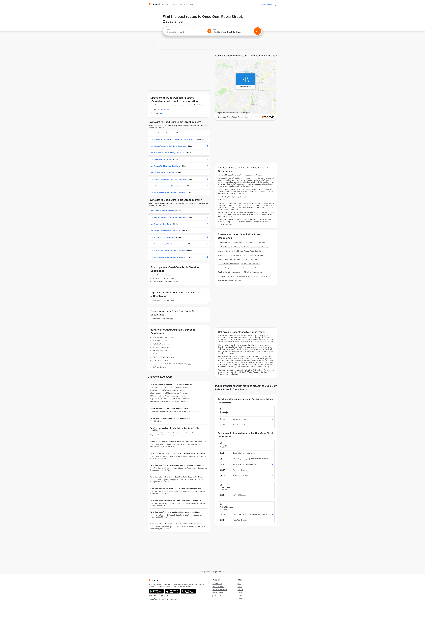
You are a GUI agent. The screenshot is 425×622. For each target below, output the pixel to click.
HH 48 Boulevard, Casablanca (251, 272)
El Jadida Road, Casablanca (228, 268)
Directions (241, 598)
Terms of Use (153, 599)
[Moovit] (154, 4)
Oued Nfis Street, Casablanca (228, 247)
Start (168, 29)
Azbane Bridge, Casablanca (250, 264)
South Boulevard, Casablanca (228, 272)
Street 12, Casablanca (262, 276)
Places (240, 587)
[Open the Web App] (188, 591)
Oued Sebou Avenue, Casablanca (230, 243)
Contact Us (173, 599)
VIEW (169, 275)
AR (220, 596)
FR (215, 596)
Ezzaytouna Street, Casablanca (254, 243)
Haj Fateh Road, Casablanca (253, 255)
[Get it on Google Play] (156, 591)
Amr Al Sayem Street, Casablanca (252, 268)
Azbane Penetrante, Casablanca (229, 255)
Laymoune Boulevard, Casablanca (230, 251)
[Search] (257, 31)
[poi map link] (245, 90)
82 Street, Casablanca (226, 276)
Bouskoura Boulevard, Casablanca (230, 280)
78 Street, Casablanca (244, 276)
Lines (239, 584)
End (214, 29)
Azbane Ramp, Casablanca (253, 251)
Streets (240, 590)
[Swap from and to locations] (209, 31)
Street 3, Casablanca (250, 259)
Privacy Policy (163, 599)
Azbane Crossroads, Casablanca (229, 259)
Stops (240, 593)
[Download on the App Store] (172, 591)
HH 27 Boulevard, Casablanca (228, 264)
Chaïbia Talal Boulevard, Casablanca (254, 247)
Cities (240, 596)
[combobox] (186, 32)
